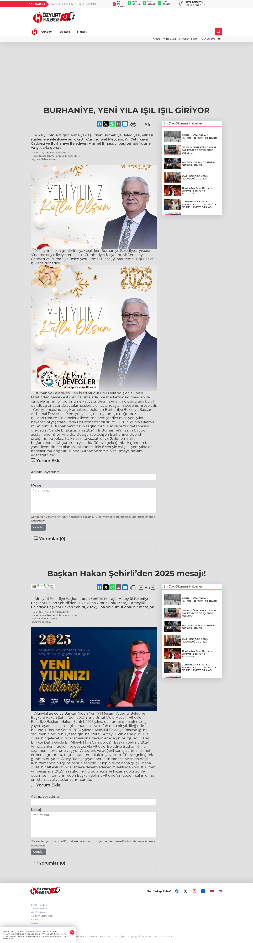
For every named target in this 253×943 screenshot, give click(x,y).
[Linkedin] (203, 891)
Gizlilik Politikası (39, 905)
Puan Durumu (208, 39)
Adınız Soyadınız (45, 472)
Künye (34, 919)
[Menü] (219, 39)
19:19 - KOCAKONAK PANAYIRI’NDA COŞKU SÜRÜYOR (78, 4)
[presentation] (107, 4)
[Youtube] (211, 891)
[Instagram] (194, 891)
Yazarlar (157, 39)
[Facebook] (176, 891)
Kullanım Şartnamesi (41, 916)
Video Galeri (169, 39)
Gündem (46, 31)
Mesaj (36, 485)
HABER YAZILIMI (85, 936)
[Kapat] (72, 932)
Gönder (38, 527)
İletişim (35, 923)
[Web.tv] (220, 891)
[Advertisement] (126, 68)
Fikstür (194, 39)
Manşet (82, 31)
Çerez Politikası (39, 908)
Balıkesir (64, 31)
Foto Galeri (183, 39)
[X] (185, 891)
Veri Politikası (38, 912)
